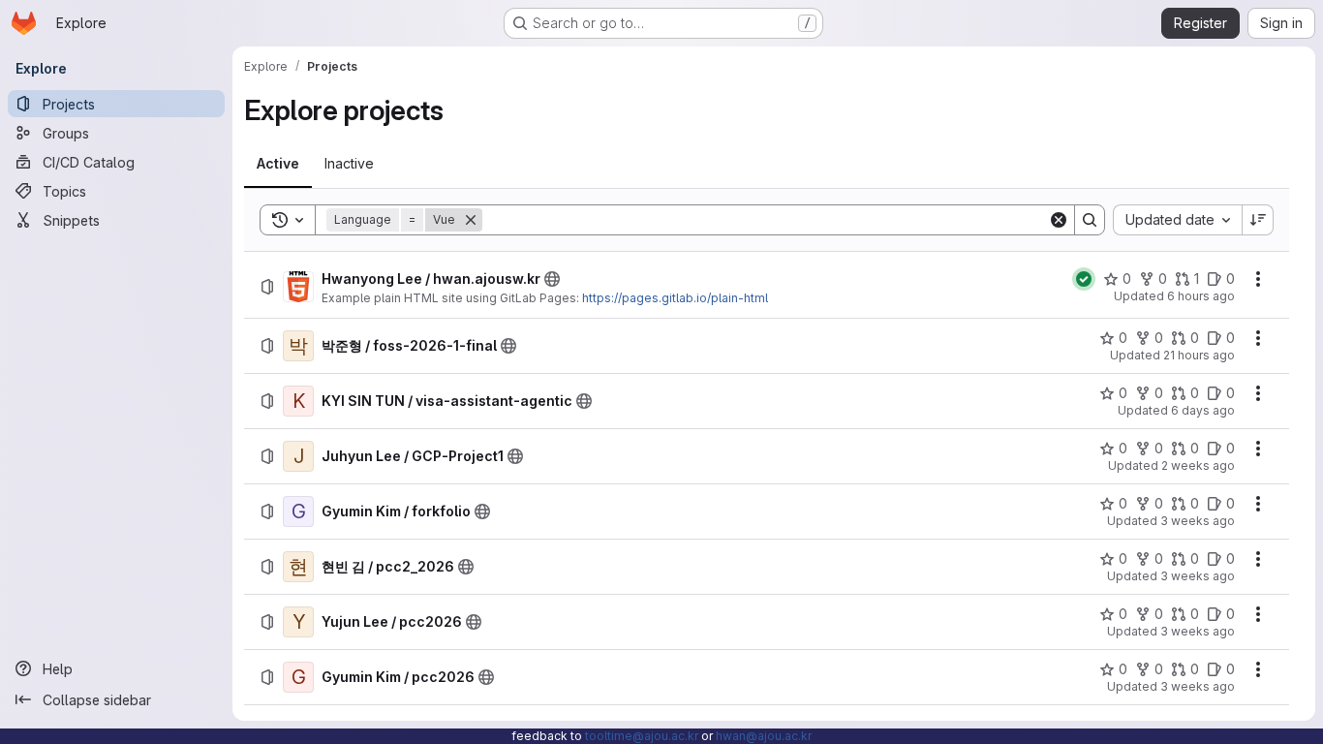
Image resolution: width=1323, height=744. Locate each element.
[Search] (1089, 219)
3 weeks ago (1197, 520)
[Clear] (1058, 220)
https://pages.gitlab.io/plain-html (675, 298)
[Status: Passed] (1083, 279)
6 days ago (1203, 410)
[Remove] (470, 220)
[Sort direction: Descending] (1258, 219)
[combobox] (1177, 219)
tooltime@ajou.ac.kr (641, 735)
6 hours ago (1201, 296)
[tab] (278, 164)
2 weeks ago (1198, 465)
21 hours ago (1199, 355)
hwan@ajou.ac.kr (764, 735)
